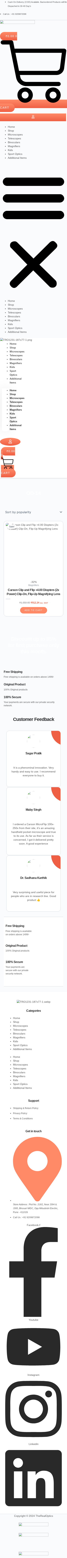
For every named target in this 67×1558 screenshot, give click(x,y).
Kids (10, 150)
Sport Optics (15, 153)
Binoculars (14, 142)
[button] (33, 231)
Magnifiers (14, 146)
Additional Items (17, 157)
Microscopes (15, 134)
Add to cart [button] (34, 610)
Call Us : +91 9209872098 (14, 14)
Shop (11, 130)
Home (11, 126)
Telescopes (14, 138)
